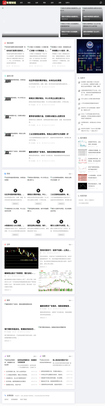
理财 (44, 2)
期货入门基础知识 (89, 200)
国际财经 (8, 99)
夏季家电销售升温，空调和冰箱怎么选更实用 (47, 116)
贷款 (7, 152)
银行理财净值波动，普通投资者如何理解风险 (20, 329)
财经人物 (8, 81)
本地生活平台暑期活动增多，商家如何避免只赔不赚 (52, 375)
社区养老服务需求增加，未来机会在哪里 (45, 80)
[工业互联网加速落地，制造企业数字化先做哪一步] (61, 180)
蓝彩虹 (6, 399)
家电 (7, 116)
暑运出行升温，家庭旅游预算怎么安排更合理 (52, 381)
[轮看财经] (9, 2)
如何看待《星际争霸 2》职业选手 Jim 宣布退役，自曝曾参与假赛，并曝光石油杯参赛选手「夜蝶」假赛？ (91, 84)
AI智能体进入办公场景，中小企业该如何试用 (15, 225)
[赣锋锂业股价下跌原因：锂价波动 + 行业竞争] (55, 281)
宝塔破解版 (14, 399)
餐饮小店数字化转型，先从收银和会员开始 (60, 225)
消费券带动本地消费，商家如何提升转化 (52, 384)
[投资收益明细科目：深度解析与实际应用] (10, 363)
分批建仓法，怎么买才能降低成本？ (16, 378)
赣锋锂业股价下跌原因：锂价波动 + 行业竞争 (20, 273)
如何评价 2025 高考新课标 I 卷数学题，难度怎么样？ (90, 109)
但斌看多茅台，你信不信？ (14, 385)
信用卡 (68, 2)
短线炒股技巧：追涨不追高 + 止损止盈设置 (55, 250)
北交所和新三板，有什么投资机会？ (16, 371)
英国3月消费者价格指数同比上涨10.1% (71, 16)
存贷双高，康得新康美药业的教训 (16, 381)
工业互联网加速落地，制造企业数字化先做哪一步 (49, 134)
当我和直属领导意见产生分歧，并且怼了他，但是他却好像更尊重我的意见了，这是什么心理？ (91, 92)
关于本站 (90, 50)
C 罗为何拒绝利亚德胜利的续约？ (90, 103)
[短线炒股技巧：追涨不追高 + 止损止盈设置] (21, 258)
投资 (52, 2)
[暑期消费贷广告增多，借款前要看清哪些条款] (21, 314)
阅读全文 (15, 203)
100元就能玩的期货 (84, 203)
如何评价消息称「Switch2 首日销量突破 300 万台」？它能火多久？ (90, 129)
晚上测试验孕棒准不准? (60, 360)
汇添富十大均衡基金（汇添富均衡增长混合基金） (38, 50)
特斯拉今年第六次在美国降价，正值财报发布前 (71, 32)
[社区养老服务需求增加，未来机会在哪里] (15, 180)
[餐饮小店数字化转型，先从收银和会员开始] (61, 211)
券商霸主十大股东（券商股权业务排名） (61, 50)
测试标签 (81, 200)
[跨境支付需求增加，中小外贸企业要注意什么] (38, 180)
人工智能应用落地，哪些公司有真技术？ (17, 375)
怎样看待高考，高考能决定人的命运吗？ (91, 123)
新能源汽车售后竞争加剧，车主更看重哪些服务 (52, 378)
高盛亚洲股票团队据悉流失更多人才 (92, 16)
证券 (36, 2)
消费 (60, 2)
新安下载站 (23, 399)
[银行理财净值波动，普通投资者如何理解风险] (55, 337)
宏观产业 (8, 134)
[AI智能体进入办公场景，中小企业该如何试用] (15, 211)
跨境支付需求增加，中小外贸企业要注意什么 (47, 98)
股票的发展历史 (10, 32)
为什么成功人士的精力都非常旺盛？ (91, 98)
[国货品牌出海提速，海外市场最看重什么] (38, 211)
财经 (29, 2)
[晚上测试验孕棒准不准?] (45, 363)
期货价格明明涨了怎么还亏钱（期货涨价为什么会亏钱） (92, 32)
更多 (70, 173)
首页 (21, 2)
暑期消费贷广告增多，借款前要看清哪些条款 (47, 152)
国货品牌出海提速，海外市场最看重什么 (37, 225)
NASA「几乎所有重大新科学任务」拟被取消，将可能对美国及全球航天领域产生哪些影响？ (91, 116)
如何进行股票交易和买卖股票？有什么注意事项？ (15, 50)
